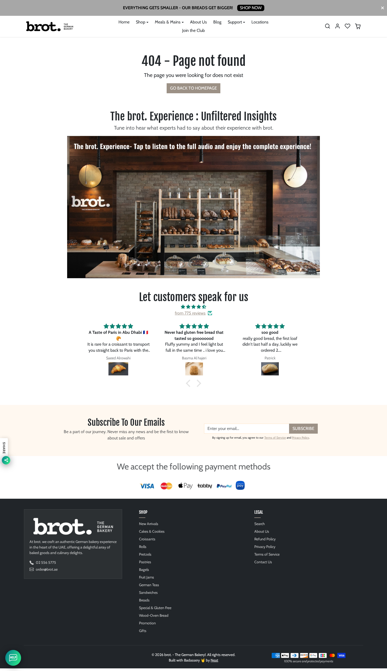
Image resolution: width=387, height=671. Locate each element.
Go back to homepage (193, 88)
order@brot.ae (47, 569)
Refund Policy (265, 539)
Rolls (142, 546)
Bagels (144, 569)
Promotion (147, 623)
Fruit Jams (146, 577)
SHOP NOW (251, 7)
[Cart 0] (358, 26)
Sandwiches (148, 592)
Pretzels (145, 554)
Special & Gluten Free (155, 607)
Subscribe (303, 428)
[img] (193, 306)
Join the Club (193, 30)
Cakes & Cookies (152, 531)
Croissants (147, 539)
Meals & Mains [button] (168, 22)
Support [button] (235, 22)
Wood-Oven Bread (153, 615)
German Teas (149, 584)
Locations (260, 22)
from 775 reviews (190, 313)
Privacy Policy (300, 437)
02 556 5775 (46, 562)
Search (259, 523)
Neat (214, 660)
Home (124, 22)
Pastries (145, 562)
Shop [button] (140, 22)
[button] (327, 26)
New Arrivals (148, 523)
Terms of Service (275, 437)
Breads (144, 600)
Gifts (142, 630)
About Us (198, 22)
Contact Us (263, 562)
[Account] (338, 26)
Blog (217, 22)
